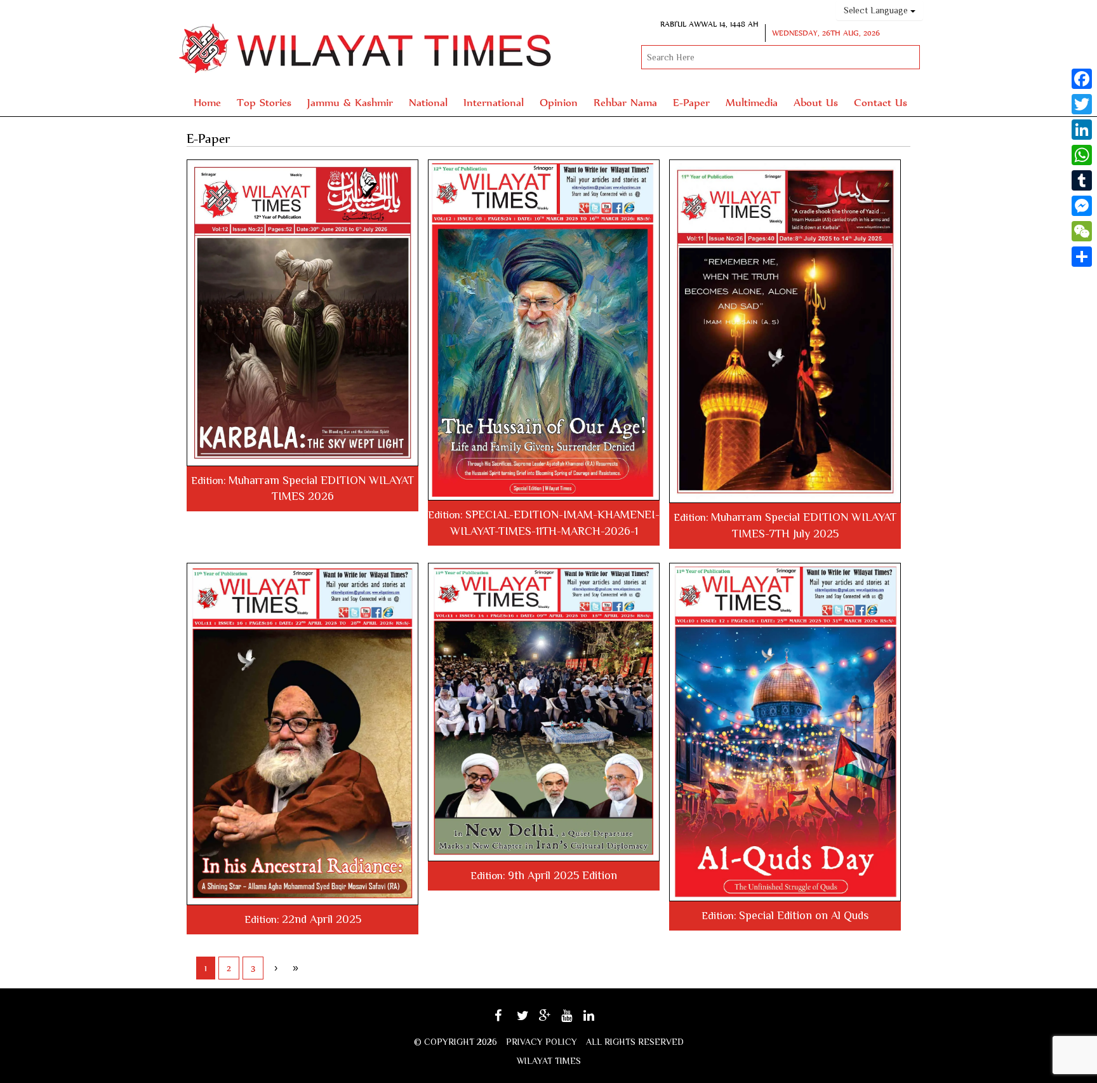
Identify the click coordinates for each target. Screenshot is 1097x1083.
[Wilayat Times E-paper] (302, 312)
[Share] (1081, 256)
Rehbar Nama (625, 102)
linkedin (597, 1020)
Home (207, 102)
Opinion (559, 102)
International (493, 102)
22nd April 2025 (321, 919)
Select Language (877, 10)
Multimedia (752, 102)
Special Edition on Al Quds (803, 915)
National (428, 102)
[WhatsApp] (1081, 155)
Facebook (510, 1020)
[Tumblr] (1081, 180)
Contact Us (880, 102)
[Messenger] (1081, 206)
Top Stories (264, 102)
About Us (816, 102)
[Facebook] (1081, 78)
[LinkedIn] (1081, 129)
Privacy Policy (541, 1042)
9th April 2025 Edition (562, 875)
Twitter (530, 1020)
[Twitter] (1081, 104)
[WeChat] (1081, 231)
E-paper (691, 102)
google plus (551, 1021)
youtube (575, 1020)
